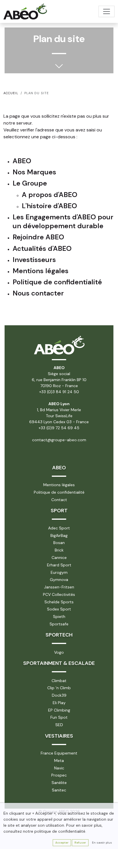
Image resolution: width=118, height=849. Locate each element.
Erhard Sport (59, 565)
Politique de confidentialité (59, 492)
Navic (59, 768)
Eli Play (59, 702)
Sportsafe (59, 624)
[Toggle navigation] (107, 11)
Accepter (61, 842)
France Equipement (59, 753)
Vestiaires (59, 735)
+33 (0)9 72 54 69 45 (59, 427)
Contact (59, 499)
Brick (59, 550)
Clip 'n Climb (59, 687)
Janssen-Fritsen (59, 587)
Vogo (59, 652)
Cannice (59, 557)
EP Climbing (59, 710)
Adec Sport (59, 528)
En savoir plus (102, 842)
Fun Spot (59, 717)
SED (59, 724)
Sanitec (59, 790)
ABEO (59, 467)
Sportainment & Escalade (59, 663)
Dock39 (59, 695)
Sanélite (59, 782)
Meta (59, 760)
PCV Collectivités (59, 594)
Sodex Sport (59, 609)
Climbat (59, 680)
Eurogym (59, 572)
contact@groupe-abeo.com (59, 439)
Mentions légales (59, 484)
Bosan (59, 542)
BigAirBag (59, 535)
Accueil (10, 93)
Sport (59, 510)
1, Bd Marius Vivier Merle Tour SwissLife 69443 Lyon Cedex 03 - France (59, 415)
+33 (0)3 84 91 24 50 (59, 391)
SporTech (59, 634)
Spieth (59, 616)
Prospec (59, 775)
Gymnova (59, 579)
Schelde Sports (59, 601)
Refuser (80, 842)
